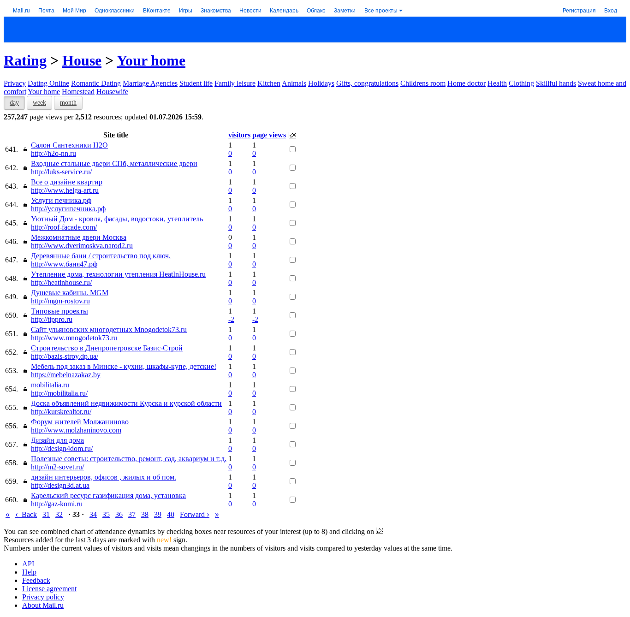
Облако (316, 10)
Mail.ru (21, 10)
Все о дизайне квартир (66, 182)
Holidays (321, 83)
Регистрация (579, 10)
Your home (151, 60)
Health (497, 83)
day (14, 102)
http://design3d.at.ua (60, 485)
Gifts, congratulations (367, 83)
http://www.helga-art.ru (65, 190)
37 (132, 514)
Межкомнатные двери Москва (78, 237)
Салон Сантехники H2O (69, 145)
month (68, 102)
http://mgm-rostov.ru (60, 301)
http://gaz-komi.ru (57, 504)
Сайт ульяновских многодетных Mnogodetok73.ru (109, 329)
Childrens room (423, 83)
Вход (610, 10)
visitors (239, 135)
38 (145, 514)
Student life (196, 83)
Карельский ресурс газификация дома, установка (108, 495)
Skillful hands (556, 83)
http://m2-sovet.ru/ (57, 467)
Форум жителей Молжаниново (80, 422)
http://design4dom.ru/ (62, 448)
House (81, 60)
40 (170, 514)
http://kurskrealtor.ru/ (61, 411)
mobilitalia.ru (50, 385)
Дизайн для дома (57, 440)
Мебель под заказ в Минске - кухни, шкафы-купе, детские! (123, 366)
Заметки (345, 10)
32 (59, 514)
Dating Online (48, 83)
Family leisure (235, 83)
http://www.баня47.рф (64, 264)
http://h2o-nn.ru (53, 153)
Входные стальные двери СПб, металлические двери (114, 163)
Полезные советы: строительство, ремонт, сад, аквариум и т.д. (128, 459)
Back (26, 514)
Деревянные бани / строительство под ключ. (101, 256)
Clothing (521, 83)
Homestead (78, 91)
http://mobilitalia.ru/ (59, 393)
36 (119, 514)
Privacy (15, 83)
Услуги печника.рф (61, 200)
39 (157, 514)
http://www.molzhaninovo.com (76, 430)
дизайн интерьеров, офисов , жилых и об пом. (103, 477)
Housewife (112, 91)
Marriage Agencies (150, 83)
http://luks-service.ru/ (61, 172)
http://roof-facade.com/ (64, 227)
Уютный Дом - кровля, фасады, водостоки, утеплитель (117, 219)
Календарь (284, 10)
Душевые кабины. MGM (69, 293)
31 (46, 514)
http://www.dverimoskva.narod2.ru (82, 245)
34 (93, 514)
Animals (294, 83)
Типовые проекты (59, 311)
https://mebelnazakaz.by (66, 375)
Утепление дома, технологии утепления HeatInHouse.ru (118, 274)
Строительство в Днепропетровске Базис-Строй (107, 348)
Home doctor (466, 83)
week (39, 102)
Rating (25, 60)
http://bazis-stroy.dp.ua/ (64, 356)
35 (106, 514)
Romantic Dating (96, 83)
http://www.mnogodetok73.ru (74, 338)
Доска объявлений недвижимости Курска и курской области (126, 403)
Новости (250, 10)
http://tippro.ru (51, 319)
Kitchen (268, 83)
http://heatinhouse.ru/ (61, 282)
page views (269, 135)
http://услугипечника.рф (68, 209)
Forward (194, 514)
